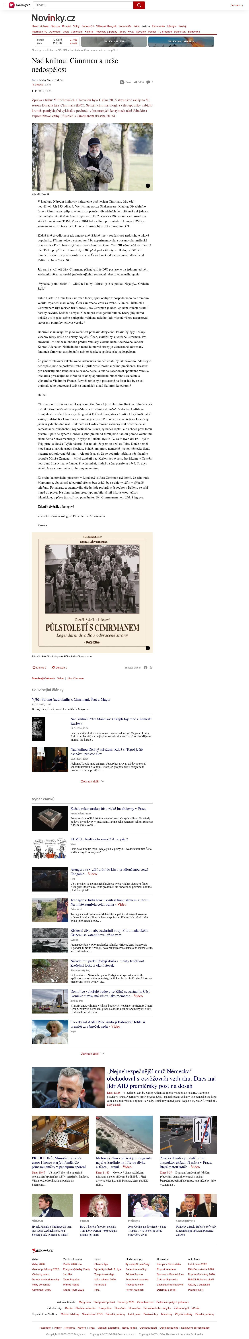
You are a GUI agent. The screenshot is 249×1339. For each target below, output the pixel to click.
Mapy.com (85, 1302)
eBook (127, 82)
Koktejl (182, 26)
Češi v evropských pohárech (172, 1302)
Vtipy (73, 844)
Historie (89, 31)
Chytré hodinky (183, 1314)
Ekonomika (158, 26)
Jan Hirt (67, 1274)
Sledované (194, 31)
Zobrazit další (90, 781)
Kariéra (82, 1327)
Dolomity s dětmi (166, 1289)
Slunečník (120, 1308)
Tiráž (92, 1327)
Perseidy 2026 (126, 1302)
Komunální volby (41, 1289)
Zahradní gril (181, 1308)
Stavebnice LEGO (92, 1314)
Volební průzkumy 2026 (45, 1269)
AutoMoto (55, 31)
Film (73, 879)
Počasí (152, 31)
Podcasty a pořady (106, 31)
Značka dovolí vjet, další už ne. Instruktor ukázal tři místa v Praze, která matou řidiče (186, 1162)
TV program (165, 31)
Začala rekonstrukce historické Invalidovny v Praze (108, 808)
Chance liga (101, 1264)
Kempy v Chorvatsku (169, 1264)
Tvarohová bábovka (137, 1279)
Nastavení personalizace (195, 1327)
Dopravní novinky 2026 (201, 1274)
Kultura (146, 26)
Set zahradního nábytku (157, 1308)
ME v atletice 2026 (105, 1279)
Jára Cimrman (75, 678)
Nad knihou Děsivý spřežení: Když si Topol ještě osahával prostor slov (107, 751)
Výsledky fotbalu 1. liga (107, 1269)
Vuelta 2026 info (72, 1264)
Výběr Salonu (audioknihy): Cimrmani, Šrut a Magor (71, 699)
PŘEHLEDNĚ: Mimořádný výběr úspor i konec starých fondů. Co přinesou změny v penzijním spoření (59, 1162)
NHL (97, 1289)
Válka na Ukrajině (106, 26)
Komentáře (125, 26)
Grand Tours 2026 (73, 1289)
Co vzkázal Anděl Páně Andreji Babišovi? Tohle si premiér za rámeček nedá (108, 1024)
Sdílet (141, 82)
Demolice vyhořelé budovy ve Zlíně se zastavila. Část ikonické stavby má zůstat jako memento (110, 993)
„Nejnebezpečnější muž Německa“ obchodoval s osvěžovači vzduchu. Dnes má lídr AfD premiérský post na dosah (161, 1078)
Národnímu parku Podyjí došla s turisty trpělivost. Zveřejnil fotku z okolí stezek (108, 963)
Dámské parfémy (115, 1314)
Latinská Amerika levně (170, 1284)
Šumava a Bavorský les (170, 1274)
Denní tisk (180, 31)
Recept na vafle (135, 1284)
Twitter (58, 1327)
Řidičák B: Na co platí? (201, 1279)
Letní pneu (134, 1314)
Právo (35, 80)
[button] (92, 157)
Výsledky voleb (40, 1274)
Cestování (77, 31)
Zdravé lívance (134, 1274)
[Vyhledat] (139, 5)
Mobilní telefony (70, 1314)
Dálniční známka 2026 (201, 1269)
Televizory (166, 1314)
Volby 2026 (38, 1264)
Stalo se (55, 26)
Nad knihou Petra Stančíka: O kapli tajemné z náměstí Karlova (111, 721)
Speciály (141, 31)
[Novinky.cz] (54, 19)
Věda (66, 31)
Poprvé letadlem (166, 1269)
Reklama (70, 1327)
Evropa (74, 940)
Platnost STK (195, 1289)
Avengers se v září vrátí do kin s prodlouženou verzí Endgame (109, 871)
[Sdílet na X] (151, 667)
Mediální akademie (108, 1327)
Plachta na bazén (85, 1308)
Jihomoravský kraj (80, 970)
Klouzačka (135, 1308)
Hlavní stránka (40, 26)
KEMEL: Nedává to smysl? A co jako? (99, 839)
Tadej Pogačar (71, 1279)
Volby (76, 26)
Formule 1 (100, 1284)
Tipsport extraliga (104, 1274)
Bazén (69, 1308)
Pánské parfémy (204, 1314)
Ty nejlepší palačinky (137, 1264)
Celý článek (114, 1104)
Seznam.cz (237, 5)
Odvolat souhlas (169, 1327)
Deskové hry (150, 1314)
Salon (60, 678)
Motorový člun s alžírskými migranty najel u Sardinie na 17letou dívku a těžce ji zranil (124, 1162)
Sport (122, 31)
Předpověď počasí (104, 1302)
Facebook (45, 1327)
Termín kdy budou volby (45, 1279)
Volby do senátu (41, 1284)
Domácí (66, 26)
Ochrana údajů (148, 1327)
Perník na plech (135, 1289)
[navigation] (4, 5)
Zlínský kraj (77, 1001)
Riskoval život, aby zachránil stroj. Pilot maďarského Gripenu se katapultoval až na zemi (109, 932)
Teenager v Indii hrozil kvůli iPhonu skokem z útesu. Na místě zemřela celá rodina (110, 902)
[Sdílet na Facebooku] (145, 667)
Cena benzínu (145, 1302)
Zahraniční (88, 26)
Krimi (136, 26)
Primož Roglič (71, 1284)
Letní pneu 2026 (197, 1264)
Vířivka (195, 1308)
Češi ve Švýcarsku (167, 1279)
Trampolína (105, 1308)
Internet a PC (39, 31)
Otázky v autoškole (199, 1284)
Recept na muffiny (136, 1269)
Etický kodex (129, 1327)
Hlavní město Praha (81, 813)
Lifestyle (171, 26)
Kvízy (131, 31)
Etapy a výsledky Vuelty (76, 1269)
